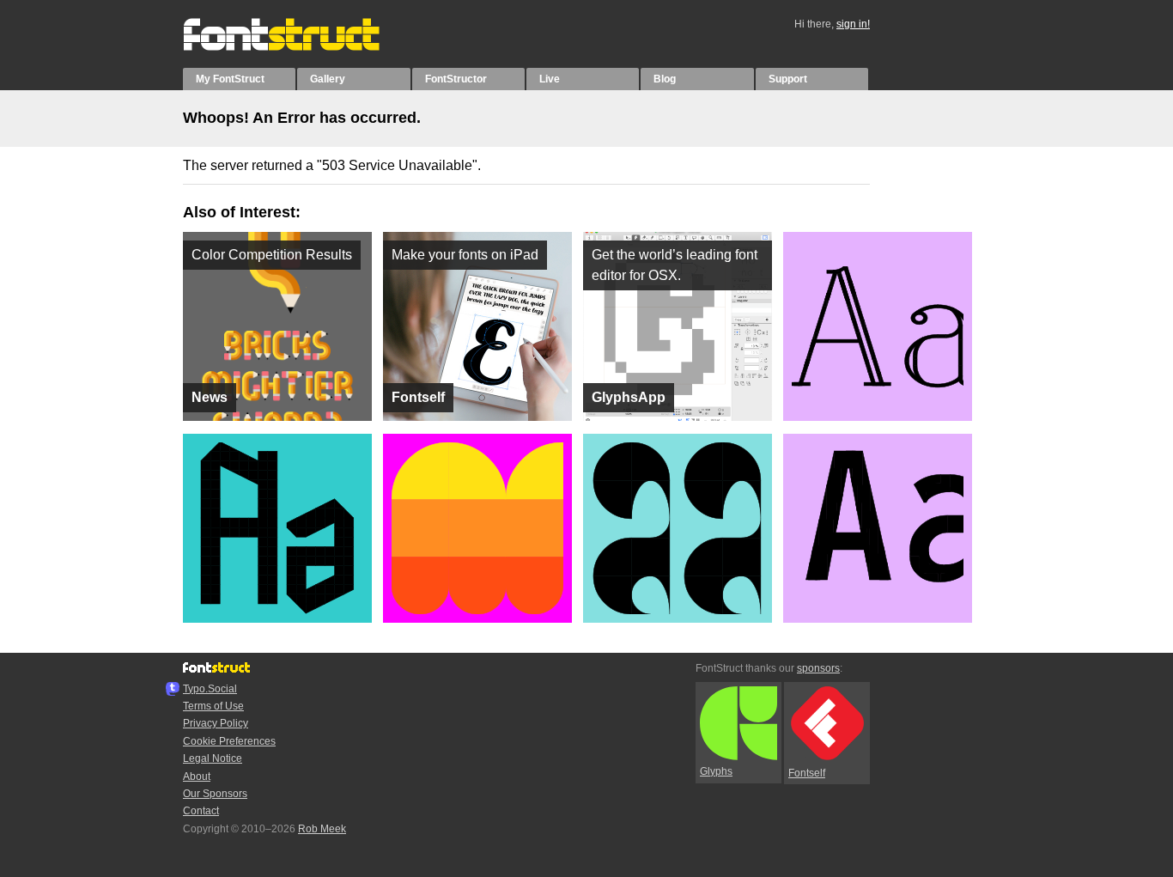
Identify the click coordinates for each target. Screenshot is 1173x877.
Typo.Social (210, 689)
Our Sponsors (215, 794)
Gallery (327, 79)
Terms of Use (213, 706)
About (196, 776)
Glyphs (716, 771)
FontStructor (456, 79)
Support (788, 79)
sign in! (853, 24)
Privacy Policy (215, 723)
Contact (201, 811)
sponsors (818, 668)
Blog (664, 79)
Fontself (806, 773)
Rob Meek (322, 829)
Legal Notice (212, 758)
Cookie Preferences (229, 741)
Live (549, 79)
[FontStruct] (299, 47)
